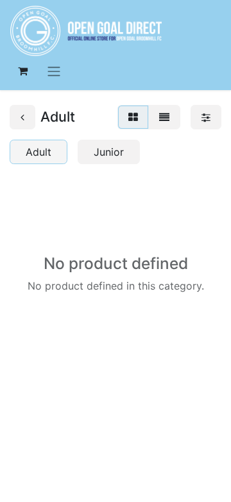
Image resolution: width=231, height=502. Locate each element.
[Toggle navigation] (53, 71)
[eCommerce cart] (22, 71)
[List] (164, 117)
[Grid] (133, 117)
